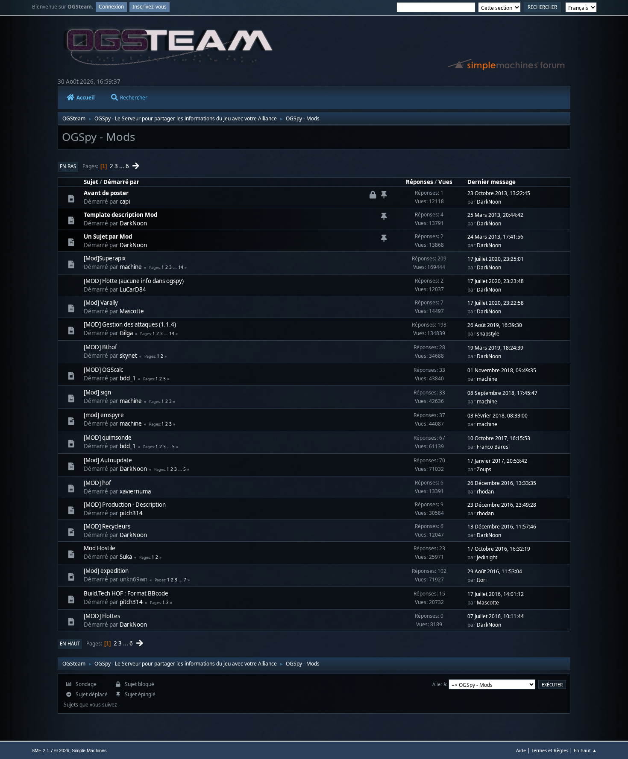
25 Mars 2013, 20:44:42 (495, 215)
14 (180, 267)
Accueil (85, 97)
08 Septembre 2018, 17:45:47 (502, 393)
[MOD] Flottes (102, 616)
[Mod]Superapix (105, 258)
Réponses (419, 182)
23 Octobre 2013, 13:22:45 (498, 193)
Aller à (439, 684)
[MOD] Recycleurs (107, 526)
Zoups (484, 469)
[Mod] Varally (101, 303)
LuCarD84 (133, 289)
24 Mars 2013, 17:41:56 (495, 236)
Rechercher (133, 97)
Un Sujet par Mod (108, 236)
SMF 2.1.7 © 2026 (50, 750)
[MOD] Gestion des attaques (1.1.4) (130, 324)
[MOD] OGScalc (103, 370)
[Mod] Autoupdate (108, 460)
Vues (445, 182)
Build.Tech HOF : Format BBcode (126, 593)
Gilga (126, 333)
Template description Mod (120, 215)
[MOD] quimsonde (108, 437)
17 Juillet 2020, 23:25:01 (495, 259)
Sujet (91, 182)
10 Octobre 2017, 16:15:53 (498, 438)
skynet (128, 355)
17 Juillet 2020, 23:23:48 (495, 281)
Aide (521, 750)
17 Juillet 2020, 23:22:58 (495, 303)
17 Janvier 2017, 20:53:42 (497, 460)
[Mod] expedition (106, 571)
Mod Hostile (99, 548)
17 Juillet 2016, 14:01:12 (495, 594)
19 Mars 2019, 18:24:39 (495, 347)
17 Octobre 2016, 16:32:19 (498, 548)
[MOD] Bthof (100, 347)
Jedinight (487, 557)
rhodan (485, 491)
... (122, 166)
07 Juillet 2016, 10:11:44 (495, 616)
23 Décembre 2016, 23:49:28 (501, 504)
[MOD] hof (97, 483)
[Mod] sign (97, 392)
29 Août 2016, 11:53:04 (494, 571)
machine (131, 267)
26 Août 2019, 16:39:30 (494, 325)
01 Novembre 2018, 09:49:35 (501, 370)
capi (125, 201)
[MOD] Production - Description (125, 504)
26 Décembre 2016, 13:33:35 (501, 483)
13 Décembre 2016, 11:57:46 (501, 526)
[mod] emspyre (104, 415)
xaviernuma (135, 491)
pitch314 (131, 513)
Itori (482, 580)
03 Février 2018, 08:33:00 (497, 415)
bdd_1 (128, 378)
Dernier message (491, 182)
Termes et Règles (549, 750)
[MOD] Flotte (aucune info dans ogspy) (134, 281)
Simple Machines (89, 750)
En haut (70, 643)
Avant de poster (106, 193)
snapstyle (488, 333)
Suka (126, 556)
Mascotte (132, 311)
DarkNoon (489, 201)
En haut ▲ (585, 750)
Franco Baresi (493, 446)
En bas (68, 166)
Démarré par (121, 182)
